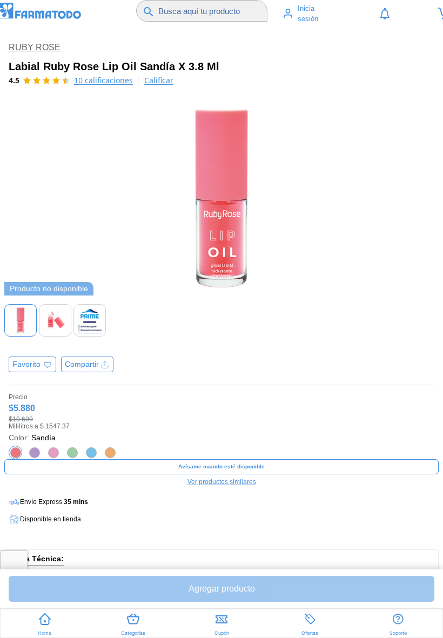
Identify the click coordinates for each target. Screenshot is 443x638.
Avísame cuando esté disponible (221, 466)
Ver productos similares (221, 482)
